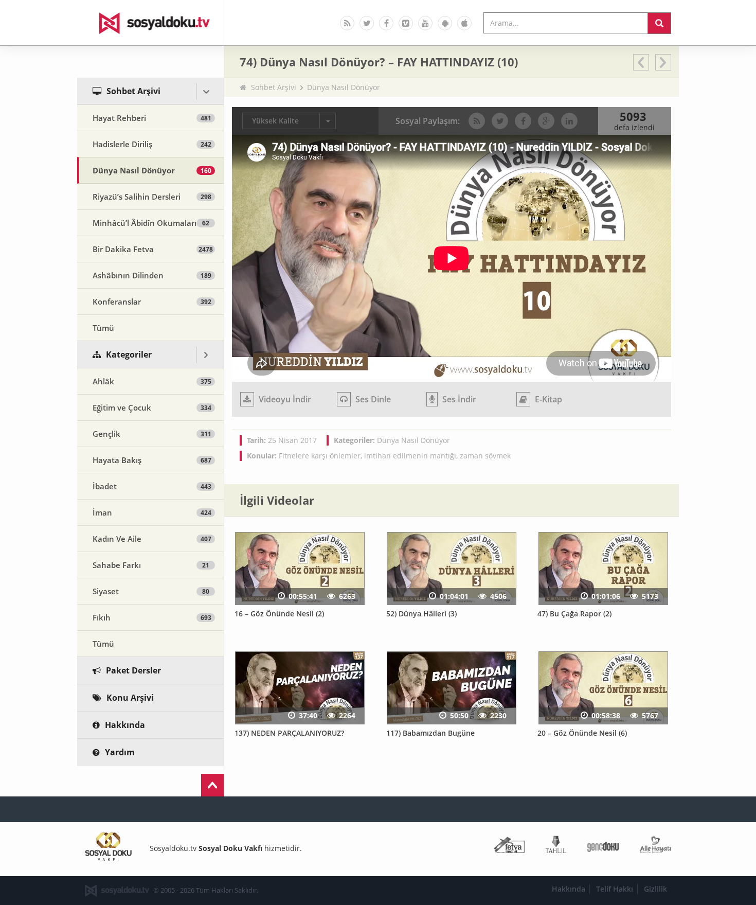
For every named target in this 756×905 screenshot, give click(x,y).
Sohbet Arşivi (273, 87)
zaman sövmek (485, 455)
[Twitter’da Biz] (366, 23)
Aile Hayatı (655, 846)
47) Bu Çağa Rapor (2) (574, 613)
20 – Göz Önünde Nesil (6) (582, 733)
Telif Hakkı (614, 889)
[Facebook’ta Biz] (386, 23)
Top (212, 785)
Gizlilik (655, 889)
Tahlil (556, 846)
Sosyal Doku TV (150, 22)
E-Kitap (547, 399)
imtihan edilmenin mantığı (410, 455)
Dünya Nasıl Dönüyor (343, 87)
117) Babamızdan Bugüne (430, 733)
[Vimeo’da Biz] (406, 23)
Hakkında (568, 889)
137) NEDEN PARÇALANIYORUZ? (289, 733)
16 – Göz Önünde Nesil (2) (279, 613)
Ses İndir (458, 399)
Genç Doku (603, 846)
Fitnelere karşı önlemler (320, 455)
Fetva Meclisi (509, 846)
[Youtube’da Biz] (425, 23)
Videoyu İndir (284, 399)
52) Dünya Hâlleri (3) (421, 613)
